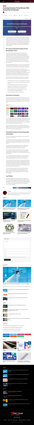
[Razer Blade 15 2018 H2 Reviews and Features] (5, 396)
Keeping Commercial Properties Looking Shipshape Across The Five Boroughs (9, 209)
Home (3, 3)
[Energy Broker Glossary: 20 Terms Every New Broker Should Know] (9, 215)
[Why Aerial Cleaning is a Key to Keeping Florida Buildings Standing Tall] (24, 203)
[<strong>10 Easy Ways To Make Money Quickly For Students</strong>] (24, 345)
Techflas (9, 191)
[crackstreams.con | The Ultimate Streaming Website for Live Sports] (5, 400)
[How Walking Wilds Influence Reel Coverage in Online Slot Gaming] (5, 294)
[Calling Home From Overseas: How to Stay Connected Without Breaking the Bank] (5, 319)
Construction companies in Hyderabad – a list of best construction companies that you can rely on (18, 310)
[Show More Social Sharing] (29, 15)
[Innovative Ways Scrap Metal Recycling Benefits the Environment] (9, 228)
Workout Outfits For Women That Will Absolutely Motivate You (17, 305)
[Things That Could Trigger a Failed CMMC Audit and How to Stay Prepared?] (24, 228)
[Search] (30, 1)
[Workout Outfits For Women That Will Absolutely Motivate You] (5, 306)
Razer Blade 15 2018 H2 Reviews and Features (15, 395)
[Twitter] (4, 41)
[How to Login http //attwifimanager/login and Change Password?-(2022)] (5, 404)
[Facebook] (4, 39)
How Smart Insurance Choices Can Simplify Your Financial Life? (24, 221)
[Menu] (3, 1)
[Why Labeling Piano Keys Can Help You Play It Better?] (9, 345)
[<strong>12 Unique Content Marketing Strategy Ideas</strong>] (9, 356)
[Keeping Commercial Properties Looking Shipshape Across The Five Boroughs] (9, 203)
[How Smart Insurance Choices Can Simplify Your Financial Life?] (24, 215)
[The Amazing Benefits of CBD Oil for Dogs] (5, 315)
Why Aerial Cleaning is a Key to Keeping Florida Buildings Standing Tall (24, 209)
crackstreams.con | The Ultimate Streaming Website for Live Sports (18, 399)
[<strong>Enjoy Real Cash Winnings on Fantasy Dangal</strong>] (5, 392)
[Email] (4, 48)
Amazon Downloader (12, 137)
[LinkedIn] (4, 44)
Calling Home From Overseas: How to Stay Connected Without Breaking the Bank (19, 319)
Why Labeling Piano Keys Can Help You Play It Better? (9, 350)
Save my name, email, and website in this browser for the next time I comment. (15, 257)
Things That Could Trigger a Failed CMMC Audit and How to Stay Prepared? (24, 233)
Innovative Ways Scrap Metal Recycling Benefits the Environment (9, 233)
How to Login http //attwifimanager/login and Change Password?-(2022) (18, 403)
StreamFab (20, 64)
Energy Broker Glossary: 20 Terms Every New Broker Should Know (9, 221)
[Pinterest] (4, 46)
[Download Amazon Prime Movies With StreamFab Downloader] (17, 26)
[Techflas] (17, 1)
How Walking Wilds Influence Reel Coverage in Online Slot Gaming (18, 293)
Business (6, 3)
